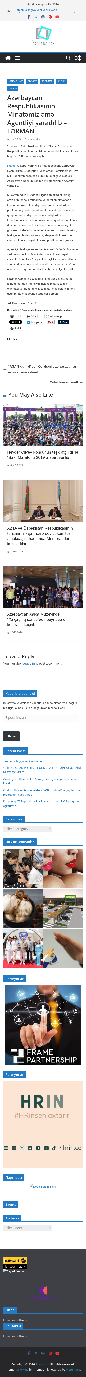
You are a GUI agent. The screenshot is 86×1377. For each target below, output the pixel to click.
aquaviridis (34, 139)
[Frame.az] (8, 58)
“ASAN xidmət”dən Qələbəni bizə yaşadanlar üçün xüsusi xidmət (42, 369)
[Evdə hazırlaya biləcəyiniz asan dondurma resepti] (23, 908)
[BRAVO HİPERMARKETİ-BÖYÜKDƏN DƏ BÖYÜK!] (63, 908)
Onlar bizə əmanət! (64, 382)
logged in (28, 663)
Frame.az (13, 165)
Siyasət (32, 81)
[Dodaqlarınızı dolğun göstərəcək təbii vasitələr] (63, 868)
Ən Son (61, 81)
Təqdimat (47, 81)
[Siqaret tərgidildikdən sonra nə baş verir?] (63, 948)
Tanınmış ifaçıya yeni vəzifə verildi (36, 11)
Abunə (11, 736)
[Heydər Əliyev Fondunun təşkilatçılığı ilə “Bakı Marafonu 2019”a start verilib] (43, 407)
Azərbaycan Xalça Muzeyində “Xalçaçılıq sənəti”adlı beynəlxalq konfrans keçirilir (36, 619)
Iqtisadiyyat (16, 81)
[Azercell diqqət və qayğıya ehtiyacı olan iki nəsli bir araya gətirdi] (23, 868)
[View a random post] (78, 58)
